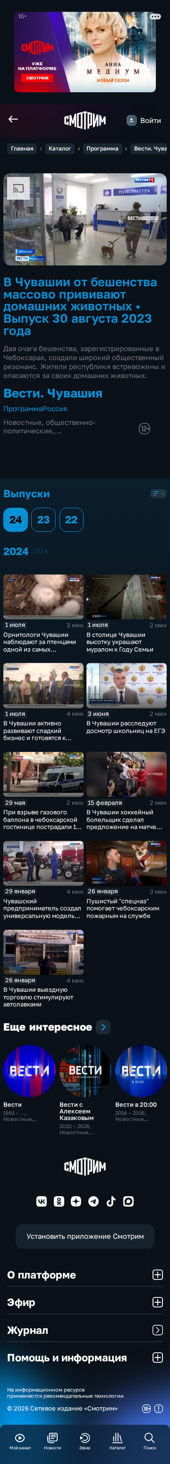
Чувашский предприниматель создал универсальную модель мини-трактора (42, 912)
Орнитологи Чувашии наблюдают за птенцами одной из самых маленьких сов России (39, 646)
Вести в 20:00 (136, 1104)
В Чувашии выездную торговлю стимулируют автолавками (38, 997)
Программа (102, 148)
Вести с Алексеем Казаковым (77, 1111)
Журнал (27, 1329)
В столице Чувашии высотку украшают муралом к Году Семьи (119, 642)
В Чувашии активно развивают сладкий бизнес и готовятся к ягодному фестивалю (35, 734)
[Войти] (132, 120)
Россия (55, 409)
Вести (12, 1104)
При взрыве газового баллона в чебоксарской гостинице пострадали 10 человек (41, 823)
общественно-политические (49, 426)
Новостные (22, 422)
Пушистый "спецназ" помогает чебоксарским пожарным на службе (122, 908)
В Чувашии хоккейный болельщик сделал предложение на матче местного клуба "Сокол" (122, 823)
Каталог (60, 148)
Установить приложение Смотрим (85, 1236)
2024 (40, 551)
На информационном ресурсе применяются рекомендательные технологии (65, 1392)
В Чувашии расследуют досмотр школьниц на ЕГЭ (125, 726)
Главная (22, 148)
